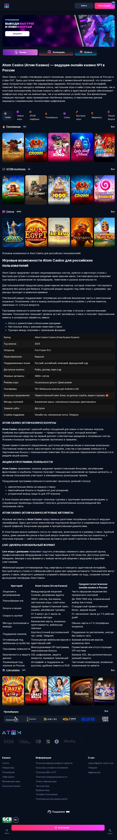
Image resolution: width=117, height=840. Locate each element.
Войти (84, 6)
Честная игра (42, 786)
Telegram (92, 767)
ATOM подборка (34, 117)
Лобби (8, 117)
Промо (22, 52)
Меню (7, 833)
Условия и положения (47, 794)
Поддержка (58, 811)
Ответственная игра (46, 781)
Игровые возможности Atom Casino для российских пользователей (41, 253)
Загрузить (17, 34)
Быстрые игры (80, 117)
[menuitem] (11, 763)
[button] (105, 39)
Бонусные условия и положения (52, 767)
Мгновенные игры (11, 781)
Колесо (88, 52)
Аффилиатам (94, 772)
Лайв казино (8, 777)
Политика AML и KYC (46, 772)
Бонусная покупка (11, 786)
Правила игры (42, 790)
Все (113, 127)
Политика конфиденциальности (51, 777)
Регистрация (104, 6)
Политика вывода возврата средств (54, 763)
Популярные (52, 117)
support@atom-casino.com (100, 763)
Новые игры (20, 117)
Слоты (67, 117)
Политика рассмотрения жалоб (51, 799)
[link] (12, 719)
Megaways (97, 117)
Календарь (59, 52)
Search (110, 833)
